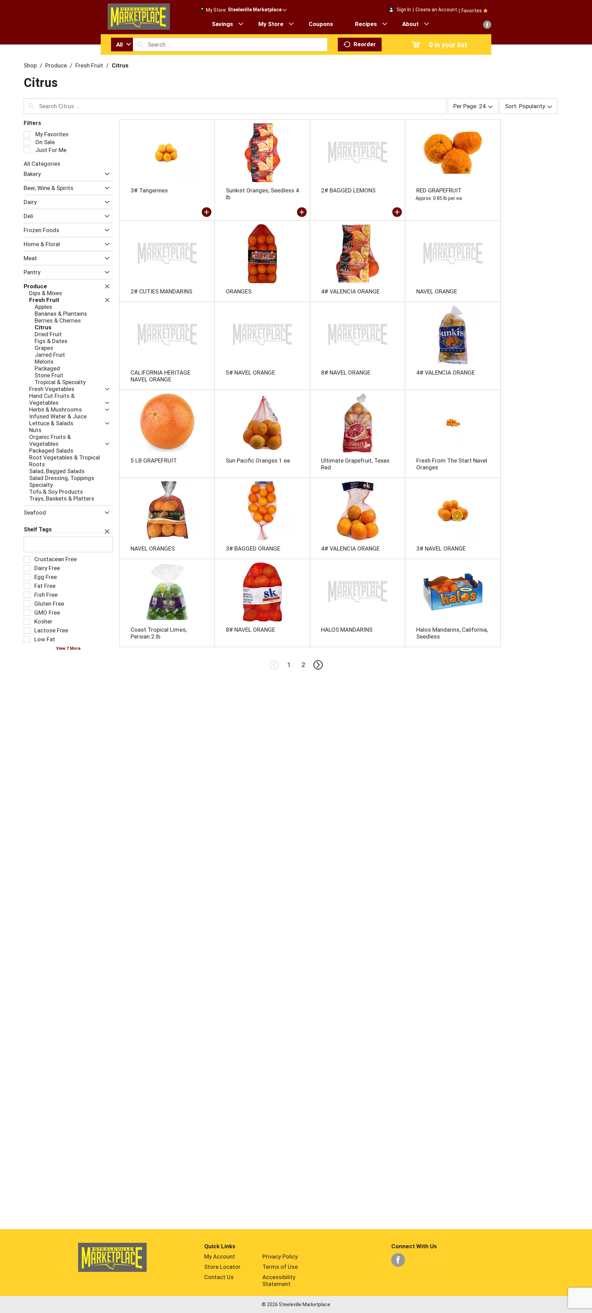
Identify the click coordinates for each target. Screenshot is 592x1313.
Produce (56, 65)
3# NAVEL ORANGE (441, 548)
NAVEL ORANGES (153, 548)
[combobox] (122, 44)
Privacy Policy (280, 1256)
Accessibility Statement (278, 1280)
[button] (257, 10)
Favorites (471, 10)
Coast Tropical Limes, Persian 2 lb (159, 633)
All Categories (42, 163)
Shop (30, 65)
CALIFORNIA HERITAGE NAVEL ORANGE (160, 376)
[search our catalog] (140, 44)
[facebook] (487, 25)
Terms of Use (280, 1266)
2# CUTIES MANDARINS (161, 291)
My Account (219, 1256)
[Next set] (317, 665)
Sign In (404, 9)
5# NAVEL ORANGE (250, 372)
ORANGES (238, 291)
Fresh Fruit (89, 65)
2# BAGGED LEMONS (348, 190)
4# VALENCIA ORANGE (350, 291)
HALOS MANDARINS (346, 629)
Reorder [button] (365, 44)
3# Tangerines (149, 190)
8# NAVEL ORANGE (345, 372)
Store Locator (222, 1266)
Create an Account (436, 9)
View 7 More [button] (68, 648)
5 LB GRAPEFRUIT (154, 460)
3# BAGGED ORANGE (253, 548)
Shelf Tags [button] (38, 529)
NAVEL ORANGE (436, 291)
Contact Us (219, 1277)
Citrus (120, 65)
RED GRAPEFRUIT (438, 190)
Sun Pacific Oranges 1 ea (258, 460)
